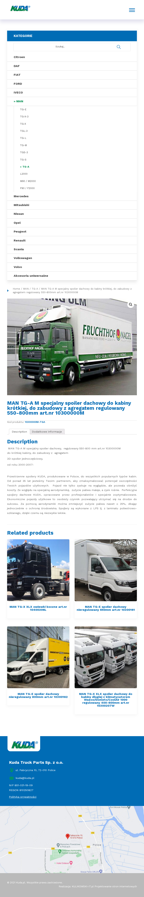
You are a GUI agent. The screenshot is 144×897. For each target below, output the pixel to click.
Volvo (18, 267)
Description (19, 431)
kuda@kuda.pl (25, 777)
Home (16, 288)
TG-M (23, 145)
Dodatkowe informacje (47, 431)
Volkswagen (23, 258)
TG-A (25, 166)
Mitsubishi (21, 205)
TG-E (23, 109)
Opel (17, 222)
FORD (18, 83)
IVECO (18, 92)
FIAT (17, 75)
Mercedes (21, 196)
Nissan (19, 214)
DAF (17, 66)
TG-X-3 (24, 116)
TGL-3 (24, 131)
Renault (20, 240)
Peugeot (20, 231)
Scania (19, 249)
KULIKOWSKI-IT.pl (83, 886)
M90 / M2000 (28, 181)
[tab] (19, 432)
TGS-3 (24, 152)
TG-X (23, 123)
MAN (19, 101)
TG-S (23, 159)
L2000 (24, 173)
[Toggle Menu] (132, 10)
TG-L (23, 138)
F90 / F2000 (27, 188)
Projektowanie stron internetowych (115, 886)
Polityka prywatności (22, 796)
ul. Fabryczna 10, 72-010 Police (36, 770)
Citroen (19, 57)
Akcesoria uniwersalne (31, 275)
